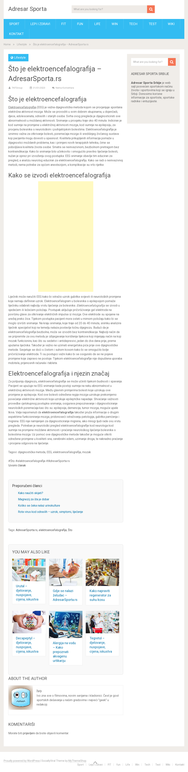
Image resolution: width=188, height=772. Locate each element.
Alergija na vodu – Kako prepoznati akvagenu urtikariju (64, 652)
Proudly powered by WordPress (22, 760)
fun (80, 24)
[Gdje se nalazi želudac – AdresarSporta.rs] (66, 572)
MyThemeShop (77, 760)
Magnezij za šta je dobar (33, 499)
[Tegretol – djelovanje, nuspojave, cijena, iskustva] (102, 622)
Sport (14, 24)
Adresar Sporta (27, 9)
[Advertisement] (65, 236)
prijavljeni (29, 733)
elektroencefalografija (53, 530)
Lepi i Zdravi (40, 24)
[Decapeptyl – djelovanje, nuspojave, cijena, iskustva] (29, 622)
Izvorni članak (17, 465)
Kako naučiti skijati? (30, 493)
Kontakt (16, 34)
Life (97, 24)
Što (70, 530)
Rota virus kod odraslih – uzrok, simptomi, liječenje (50, 512)
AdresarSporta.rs (26, 530)
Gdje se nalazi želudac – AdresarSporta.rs (65, 595)
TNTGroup (17, 87)
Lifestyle (22, 44)
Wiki (171, 24)
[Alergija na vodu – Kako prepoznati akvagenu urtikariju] (66, 624)
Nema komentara (65, 87)
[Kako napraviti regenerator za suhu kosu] (102, 572)
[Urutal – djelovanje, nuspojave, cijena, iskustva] (29, 570)
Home (7, 44)
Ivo (39, 691)
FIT (63, 24)
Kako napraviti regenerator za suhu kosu (100, 595)
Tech (133, 24)
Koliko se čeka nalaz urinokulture (39, 505)
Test (153, 24)
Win (115, 24)
